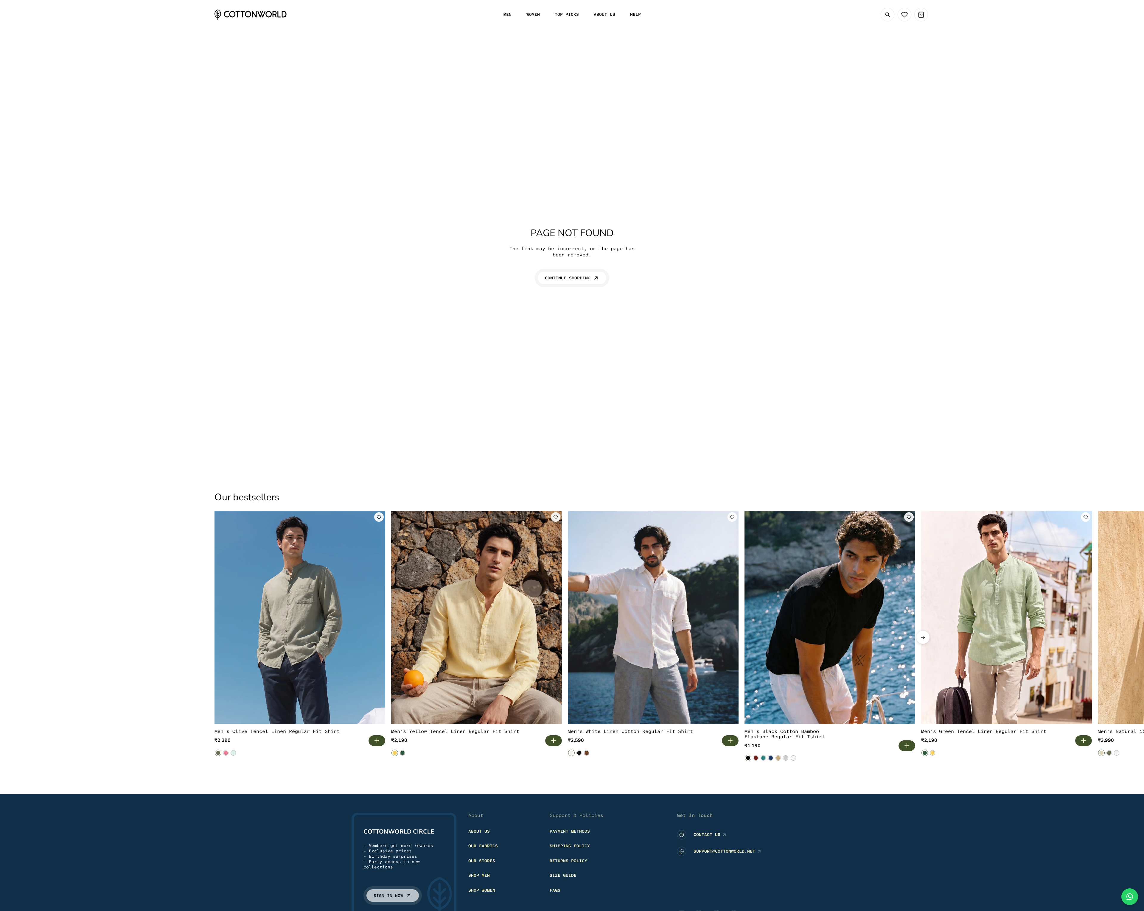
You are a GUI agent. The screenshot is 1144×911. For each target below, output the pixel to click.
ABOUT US (479, 831)
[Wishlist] (904, 14)
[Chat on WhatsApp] (1129, 896)
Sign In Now (388, 895)
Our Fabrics (483, 845)
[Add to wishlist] (379, 517)
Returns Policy (568, 860)
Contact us (707, 834)
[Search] (887, 14)
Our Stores (481, 860)
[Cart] (921, 14)
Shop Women (481, 890)
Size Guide (563, 875)
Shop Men (479, 875)
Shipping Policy (570, 845)
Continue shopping (567, 278)
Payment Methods (570, 831)
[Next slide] (923, 637)
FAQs (555, 890)
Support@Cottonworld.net (724, 851)
